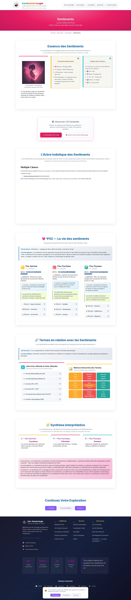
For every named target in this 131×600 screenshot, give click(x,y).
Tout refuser (66, 595)
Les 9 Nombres (97, 524)
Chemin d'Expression (60, 535)
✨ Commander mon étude (51, 135)
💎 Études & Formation (111, 5)
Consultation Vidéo (79, 528)
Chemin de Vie (58, 539)
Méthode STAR (59, 524)
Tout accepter (55, 595)
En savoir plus (62, 591)
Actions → (80, 508)
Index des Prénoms (98, 532)
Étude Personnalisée (79, 524)
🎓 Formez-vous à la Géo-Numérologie (77, 135)
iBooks (75, 539)
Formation (76, 532)
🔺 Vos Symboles (91, 5)
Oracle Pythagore (78, 535)
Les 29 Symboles (97, 528)
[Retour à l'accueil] (16, 5)
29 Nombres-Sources (61, 528)
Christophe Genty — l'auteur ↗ (31, 538)
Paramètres (76, 595)
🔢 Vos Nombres (80, 5)
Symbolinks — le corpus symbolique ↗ (99, 540)
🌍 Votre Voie (100, 5)
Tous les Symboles (65, 508)
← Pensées (51, 508)
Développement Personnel (100, 535)
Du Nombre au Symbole (61, 532)
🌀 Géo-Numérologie (69, 5)
